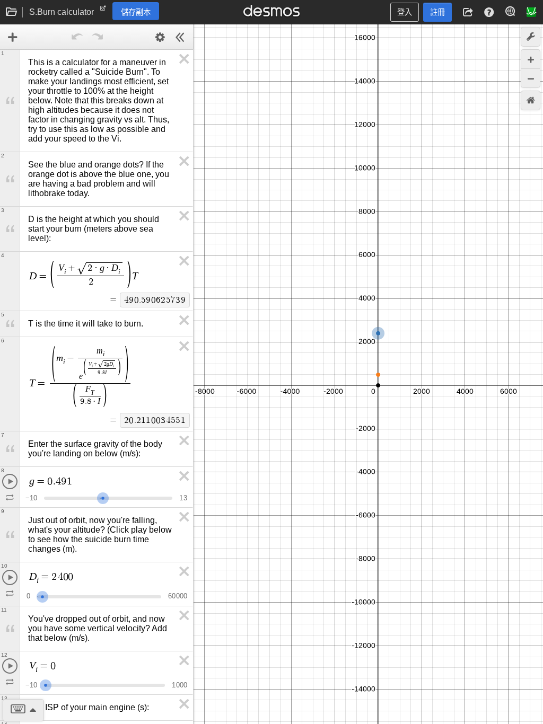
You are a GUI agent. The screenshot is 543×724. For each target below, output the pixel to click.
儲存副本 (136, 12)
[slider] (103, 497)
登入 (404, 12)
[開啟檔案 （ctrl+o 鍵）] (11, 12)
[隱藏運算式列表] (180, 37)
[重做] (97, 37)
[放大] (530, 59)
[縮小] (530, 78)
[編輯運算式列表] (160, 37)
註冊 (437, 12)
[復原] (77, 37)
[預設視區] (530, 100)
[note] (103, 10)
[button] (467, 12)
